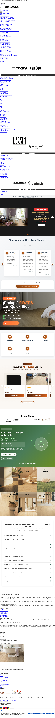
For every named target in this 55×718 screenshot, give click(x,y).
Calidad (1, 681)
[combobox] (5, 9)
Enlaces (1, 2)
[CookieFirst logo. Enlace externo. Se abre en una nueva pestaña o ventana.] (1, 710)
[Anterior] (2, 217)
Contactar (2, 685)
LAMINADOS (2, 609)
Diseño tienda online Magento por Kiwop (8, 700)
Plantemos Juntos (3, 680)
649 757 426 (7, 666)
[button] (52, 264)
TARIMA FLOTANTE (4, 611)
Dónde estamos (3, 678)
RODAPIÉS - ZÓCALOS (4, 616)
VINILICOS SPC (3, 612)
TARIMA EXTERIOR (4, 615)
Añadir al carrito (15, 395)
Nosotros (1, 676)
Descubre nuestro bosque (9, 454)
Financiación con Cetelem (5, 684)
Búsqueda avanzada (4, 10)
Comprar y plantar (8, 458)
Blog (1, 674)
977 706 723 (2, 666)
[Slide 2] (27, 234)
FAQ (1, 687)
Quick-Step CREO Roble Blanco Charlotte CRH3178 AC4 (35, 390)
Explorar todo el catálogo (27, 402)
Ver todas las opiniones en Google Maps (28, 286)
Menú (1, 14)
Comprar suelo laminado (4, 630)
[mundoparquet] (13, 7)
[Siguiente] (52, 217)
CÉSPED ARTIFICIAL (4, 613)
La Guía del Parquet (4, 677)
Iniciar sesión (2, 4)
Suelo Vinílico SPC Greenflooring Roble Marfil (13, 389)
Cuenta (1, 194)
